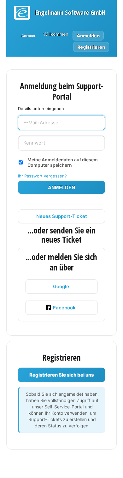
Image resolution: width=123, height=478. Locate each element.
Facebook (64, 308)
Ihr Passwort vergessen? (42, 175)
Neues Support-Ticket (61, 216)
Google (61, 286)
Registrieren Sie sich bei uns (61, 375)
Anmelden (61, 187)
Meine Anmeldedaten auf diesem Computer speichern (62, 162)
